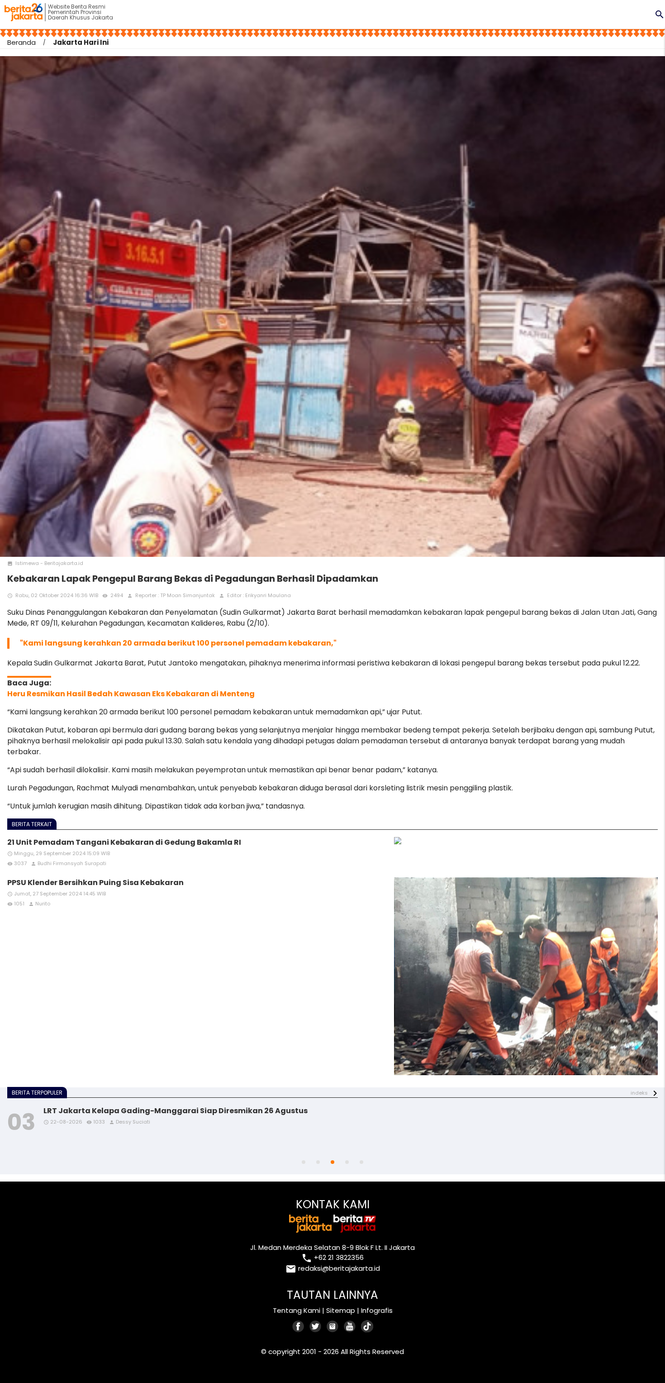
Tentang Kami (296, 1310)
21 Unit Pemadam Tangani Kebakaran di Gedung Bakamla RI (124, 842)
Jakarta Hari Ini (81, 42)
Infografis (377, 1310)
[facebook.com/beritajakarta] (298, 1326)
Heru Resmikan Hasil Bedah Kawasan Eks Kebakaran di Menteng (131, 694)
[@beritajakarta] (315, 1326)
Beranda (21, 42)
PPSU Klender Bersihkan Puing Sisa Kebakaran (95, 882)
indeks (639, 1092)
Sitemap (340, 1310)
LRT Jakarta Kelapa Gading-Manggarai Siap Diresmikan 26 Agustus (175, 1110)
